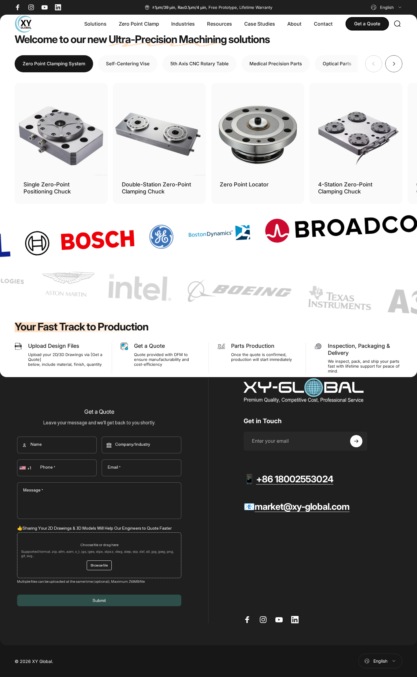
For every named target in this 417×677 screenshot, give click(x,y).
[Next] (393, 63)
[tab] (54, 63)
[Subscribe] (356, 441)
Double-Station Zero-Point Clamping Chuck (156, 188)
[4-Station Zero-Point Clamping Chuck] (355, 129)
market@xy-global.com (302, 506)
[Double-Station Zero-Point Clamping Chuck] (159, 129)
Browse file (99, 565)
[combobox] (386, 7)
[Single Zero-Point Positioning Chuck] (61, 129)
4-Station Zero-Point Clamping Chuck (345, 188)
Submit (99, 600)
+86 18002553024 (294, 479)
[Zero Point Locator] (257, 129)
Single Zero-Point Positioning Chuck (47, 188)
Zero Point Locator (244, 184)
